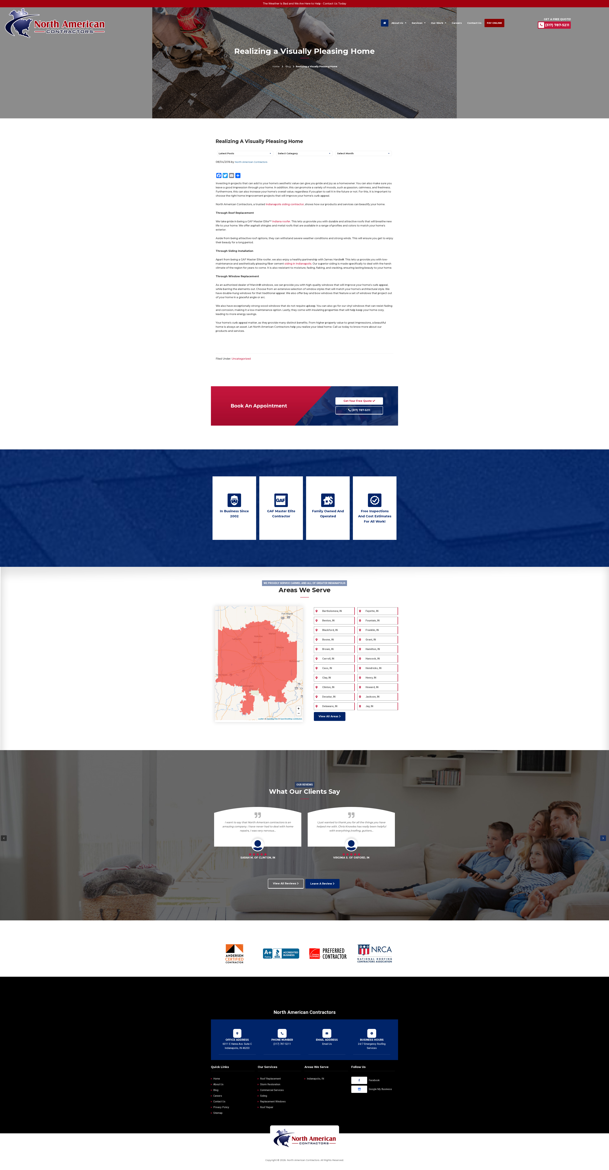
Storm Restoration (270, 1084)
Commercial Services (272, 1090)
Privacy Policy (221, 1107)
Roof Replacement (270, 1078)
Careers (217, 1095)
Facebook (374, 1080)
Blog (288, 66)
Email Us (327, 1043)
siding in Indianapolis (298, 263)
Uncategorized (241, 358)
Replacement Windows (273, 1101)
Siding (263, 1095)
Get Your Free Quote (358, 400)
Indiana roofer (281, 221)
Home (276, 66)
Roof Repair (266, 1107)
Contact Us (219, 1101)
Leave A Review (321, 883)
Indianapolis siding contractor (285, 204)
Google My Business (380, 1089)
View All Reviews (285, 883)
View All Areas (329, 716)
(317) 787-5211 (557, 25)
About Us (218, 1084)
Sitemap (218, 1112)
